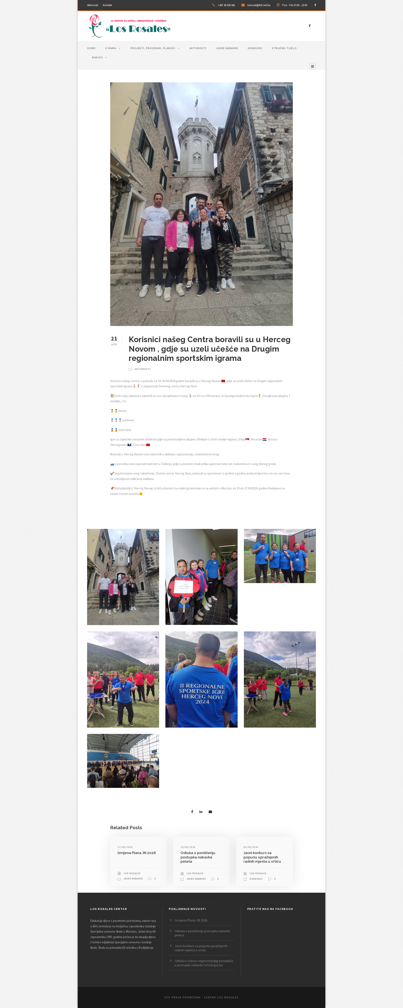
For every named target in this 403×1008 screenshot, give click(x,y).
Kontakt (107, 5)
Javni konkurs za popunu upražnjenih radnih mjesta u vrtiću (262, 857)
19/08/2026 (188, 847)
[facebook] (315, 5)
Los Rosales (132, 873)
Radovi (97, 57)
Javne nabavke (227, 48)
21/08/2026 (125, 847)
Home (91, 48)
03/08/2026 (250, 847)
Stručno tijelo (284, 48)
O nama (110, 48)
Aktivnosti (92, 5)
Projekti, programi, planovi (152, 48)
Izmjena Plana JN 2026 (137, 853)
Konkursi (255, 48)
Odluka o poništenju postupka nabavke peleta (198, 857)
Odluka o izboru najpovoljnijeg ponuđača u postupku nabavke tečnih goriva (204, 963)
